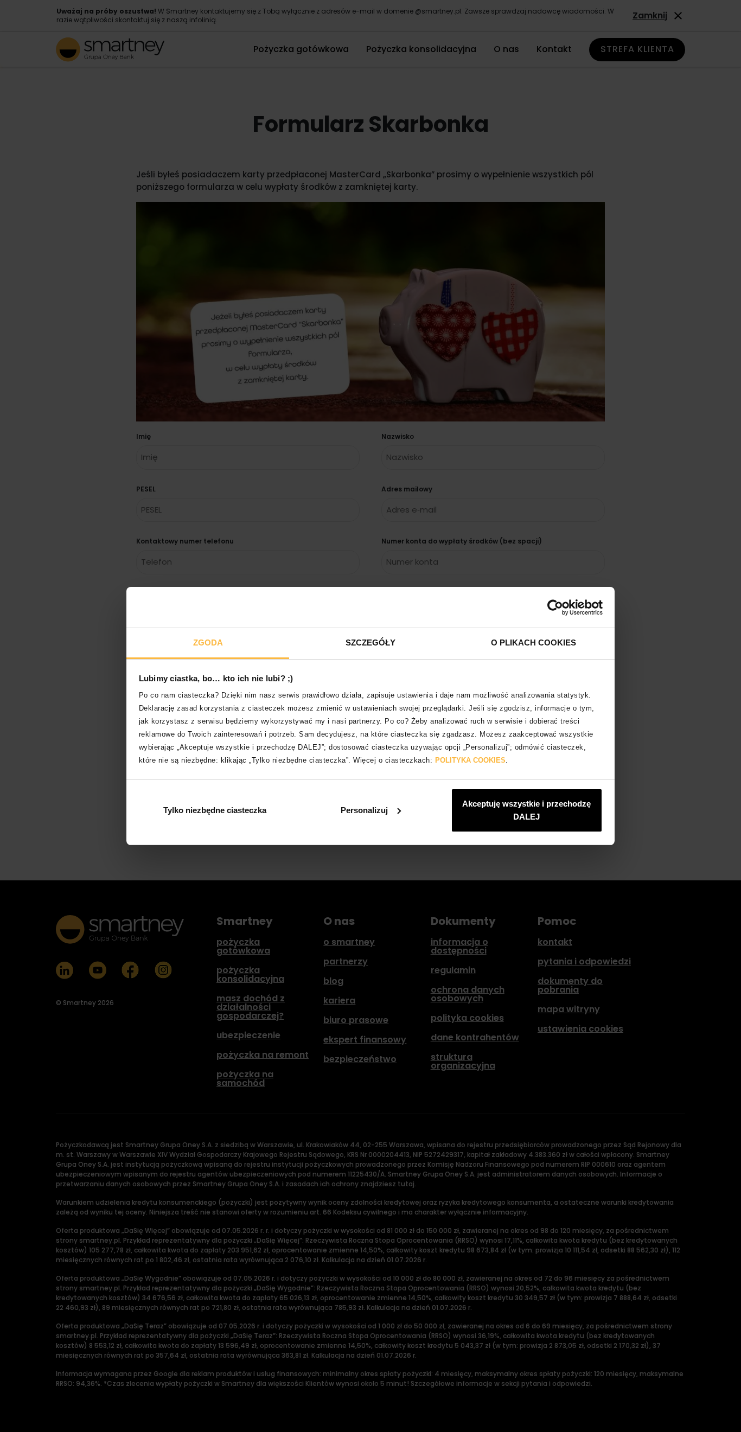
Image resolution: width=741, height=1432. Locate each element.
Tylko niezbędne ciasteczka (214, 810)
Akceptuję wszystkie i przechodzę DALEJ (526, 810)
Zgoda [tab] (208, 642)
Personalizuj (364, 810)
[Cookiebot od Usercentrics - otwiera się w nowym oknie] (555, 607)
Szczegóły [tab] (370, 642)
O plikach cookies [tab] (533, 642)
